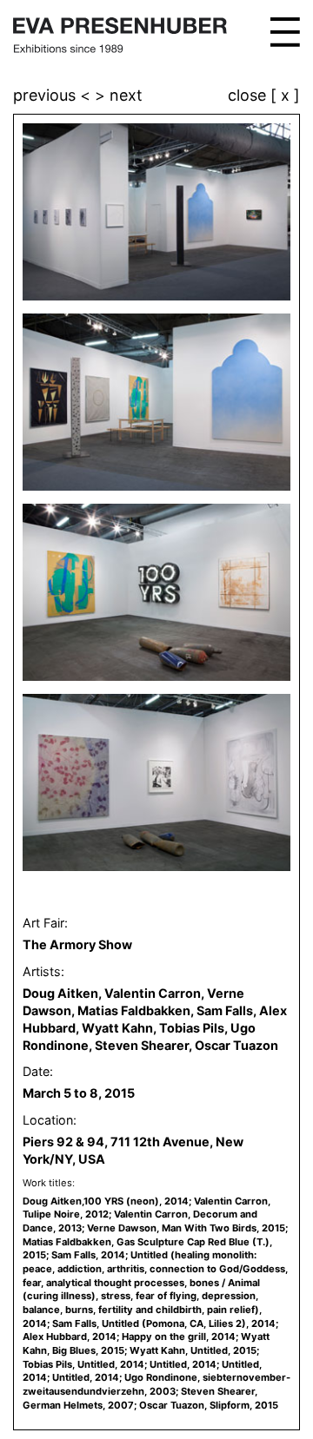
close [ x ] (264, 96)
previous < (54, 95)
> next (119, 95)
